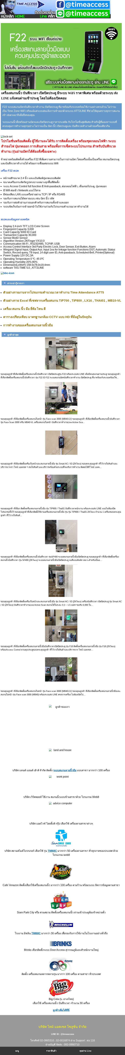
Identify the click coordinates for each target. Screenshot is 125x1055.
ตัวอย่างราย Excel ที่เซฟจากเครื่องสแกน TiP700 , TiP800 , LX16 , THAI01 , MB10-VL (62, 300)
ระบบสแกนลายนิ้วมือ (64, 770)
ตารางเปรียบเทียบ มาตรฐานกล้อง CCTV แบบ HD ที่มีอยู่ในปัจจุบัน (47, 317)
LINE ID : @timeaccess (62, 1034)
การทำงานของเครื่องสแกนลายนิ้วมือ (28, 325)
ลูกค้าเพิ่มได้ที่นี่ (61, 1010)
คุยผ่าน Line (85, 1051)
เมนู (17, 1051)
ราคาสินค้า (51, 1051)
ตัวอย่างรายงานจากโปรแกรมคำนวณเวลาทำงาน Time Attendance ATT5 (53, 292)
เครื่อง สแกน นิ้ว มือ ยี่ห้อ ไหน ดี (24, 309)
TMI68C (52, 850)
